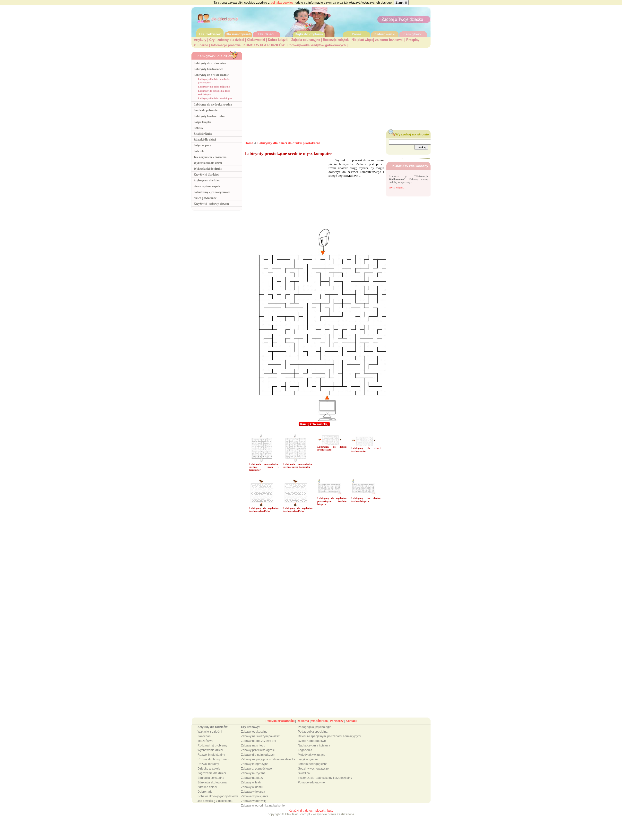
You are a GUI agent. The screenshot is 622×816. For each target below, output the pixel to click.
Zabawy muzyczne (253, 773)
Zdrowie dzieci (207, 787)
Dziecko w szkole (209, 768)
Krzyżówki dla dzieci (206, 174)
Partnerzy (337, 721)
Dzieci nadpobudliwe (312, 741)
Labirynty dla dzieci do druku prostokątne (288, 143)
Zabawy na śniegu (253, 745)
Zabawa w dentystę (254, 801)
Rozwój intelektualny (211, 754)
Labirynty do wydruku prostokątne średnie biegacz (331, 501)
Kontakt (351, 721)
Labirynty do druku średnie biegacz (365, 500)
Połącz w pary (202, 145)
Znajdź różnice (203, 133)
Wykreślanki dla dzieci (208, 163)
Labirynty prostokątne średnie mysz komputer (297, 465)
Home (248, 143)
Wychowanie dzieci (210, 750)
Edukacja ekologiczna (212, 782)
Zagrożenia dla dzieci (212, 773)
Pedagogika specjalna (313, 731)
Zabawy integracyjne (254, 764)
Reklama (303, 721)
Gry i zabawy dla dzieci (226, 40)
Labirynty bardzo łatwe (208, 69)
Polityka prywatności (280, 721)
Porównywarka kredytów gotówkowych (316, 45)
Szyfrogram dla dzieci (207, 180)
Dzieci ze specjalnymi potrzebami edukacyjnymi (329, 736)
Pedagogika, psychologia (314, 727)
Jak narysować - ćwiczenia (210, 157)
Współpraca (319, 721)
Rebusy (198, 128)
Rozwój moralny (208, 764)
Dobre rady (205, 791)
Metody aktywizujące (311, 754)
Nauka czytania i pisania (314, 745)
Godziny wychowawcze (313, 768)
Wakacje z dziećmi (210, 731)
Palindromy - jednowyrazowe (212, 192)
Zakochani (204, 736)
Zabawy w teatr (251, 782)
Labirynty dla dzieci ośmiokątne (215, 98)
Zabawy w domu (252, 787)
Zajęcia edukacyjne (305, 40)
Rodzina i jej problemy (212, 745)
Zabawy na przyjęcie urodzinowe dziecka (268, 759)
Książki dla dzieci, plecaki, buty (311, 810)
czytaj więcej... (397, 187)
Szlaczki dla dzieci (205, 139)
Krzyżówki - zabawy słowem (211, 203)
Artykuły (200, 40)
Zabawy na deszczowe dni (258, 741)
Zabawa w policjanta (254, 796)
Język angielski (308, 759)
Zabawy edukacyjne (254, 731)
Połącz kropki (202, 122)
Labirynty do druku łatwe (210, 63)
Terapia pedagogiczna (313, 764)
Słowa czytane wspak (207, 186)
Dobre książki (278, 40)
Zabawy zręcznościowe (256, 768)
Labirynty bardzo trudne (209, 116)
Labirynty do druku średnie (211, 75)
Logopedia (305, 750)
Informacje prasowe (226, 45)
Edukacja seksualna (211, 778)
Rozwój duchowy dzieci (213, 759)
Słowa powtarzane (205, 198)
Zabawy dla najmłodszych (258, 754)
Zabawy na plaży (252, 778)
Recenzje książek (336, 40)
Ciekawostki (256, 40)
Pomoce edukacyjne (311, 782)
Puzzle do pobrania (205, 110)
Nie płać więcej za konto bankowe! (377, 40)
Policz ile (199, 151)
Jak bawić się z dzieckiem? (215, 801)
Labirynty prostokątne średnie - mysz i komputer (263, 466)
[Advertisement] (338, 88)
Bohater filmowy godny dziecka (218, 796)
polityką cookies (282, 2)
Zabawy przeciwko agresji (258, 750)
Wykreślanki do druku (208, 168)
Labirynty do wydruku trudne (213, 104)
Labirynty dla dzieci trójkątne (214, 86)
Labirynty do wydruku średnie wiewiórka (263, 510)
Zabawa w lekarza (253, 791)
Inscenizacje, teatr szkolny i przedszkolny (325, 778)
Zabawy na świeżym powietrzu (261, 736)
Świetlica (304, 773)
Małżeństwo (205, 741)
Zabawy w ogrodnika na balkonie (263, 805)
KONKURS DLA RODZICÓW (264, 45)
